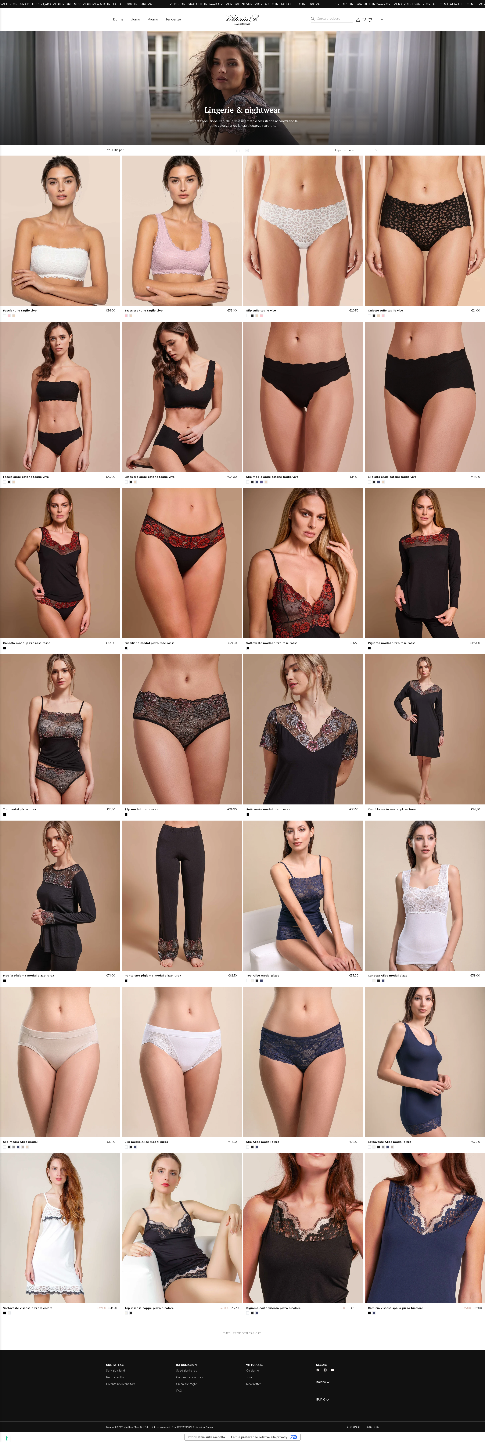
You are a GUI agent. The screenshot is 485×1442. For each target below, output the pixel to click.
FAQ (179, 1390)
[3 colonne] (238, 150)
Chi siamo (252, 1370)
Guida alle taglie (186, 1384)
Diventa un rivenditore (121, 1384)
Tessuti (250, 1377)
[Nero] (4, 648)
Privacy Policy (372, 1427)
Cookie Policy (353, 1427)
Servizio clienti (115, 1370)
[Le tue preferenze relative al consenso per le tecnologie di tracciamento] (6, 1438)
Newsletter (253, 1384)
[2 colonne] (247, 150)
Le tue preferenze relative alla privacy (259, 1437)
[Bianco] (4, 315)
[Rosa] (126, 315)
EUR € (320, 1399)
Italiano (321, 1382)
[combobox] (334, 18)
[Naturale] (126, 1312)
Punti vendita (115, 1377)
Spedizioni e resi (186, 1370)
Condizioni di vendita (189, 1377)
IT (378, 20)
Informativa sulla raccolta (206, 1437)
